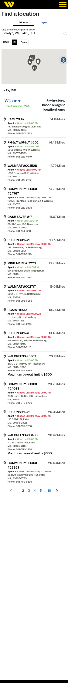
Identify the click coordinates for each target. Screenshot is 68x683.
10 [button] (49, 490)
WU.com (13, 101)
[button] (56, 490)
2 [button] (23, 490)
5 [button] (41, 490)
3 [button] (29, 490)
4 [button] (35, 490)
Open (24, 42)
